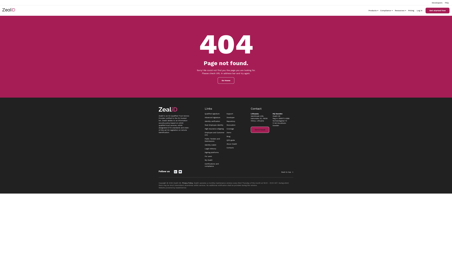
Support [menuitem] (230, 114)
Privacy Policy (187, 183)
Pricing (411, 10)
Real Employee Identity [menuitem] (214, 125)
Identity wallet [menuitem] (210, 145)
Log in (419, 10)
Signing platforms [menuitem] (212, 152)
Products (372, 10)
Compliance (385, 10)
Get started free (437, 10)
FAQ (447, 3)
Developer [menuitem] (231, 117)
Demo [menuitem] (229, 132)
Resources (399, 10)
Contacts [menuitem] (230, 148)
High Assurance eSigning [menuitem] (214, 129)
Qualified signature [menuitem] (212, 114)
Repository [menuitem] (231, 121)
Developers (437, 3)
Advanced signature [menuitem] (212, 117)
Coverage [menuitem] (230, 129)
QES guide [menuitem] (231, 140)
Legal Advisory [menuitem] (210, 149)
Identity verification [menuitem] (212, 121)
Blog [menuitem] (228, 136)
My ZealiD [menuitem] (208, 160)
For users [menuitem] (208, 156)
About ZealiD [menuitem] (232, 144)
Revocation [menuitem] (231, 125)
